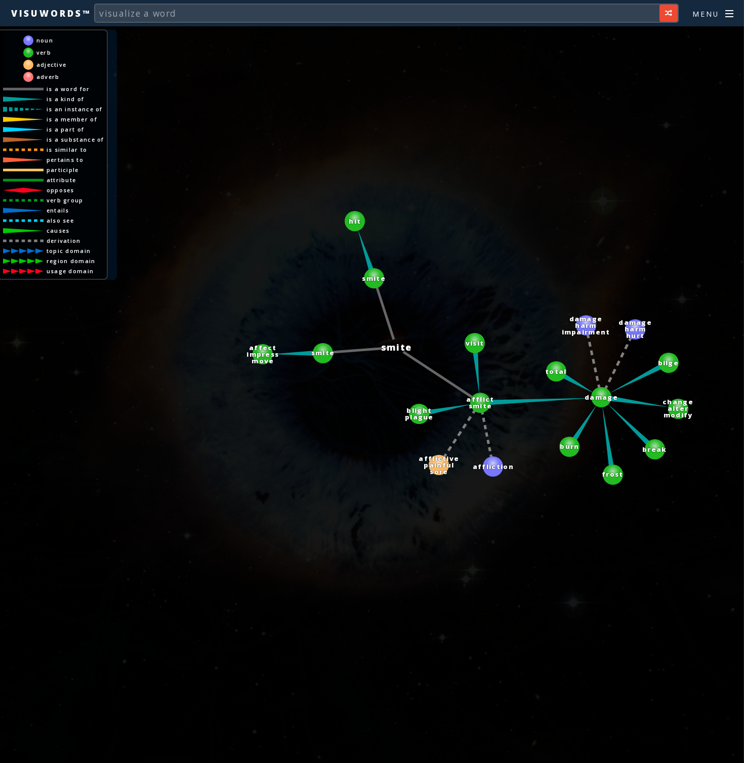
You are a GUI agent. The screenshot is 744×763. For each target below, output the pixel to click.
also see (60, 220)
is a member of (72, 119)
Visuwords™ (51, 13)
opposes (60, 190)
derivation (64, 240)
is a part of (66, 129)
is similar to (67, 149)
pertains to (65, 159)
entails (58, 210)
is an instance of (75, 109)
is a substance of (75, 139)
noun (44, 40)
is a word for (68, 89)
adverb (48, 76)
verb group (65, 200)
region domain (71, 261)
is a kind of (66, 99)
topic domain (69, 251)
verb (43, 52)
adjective (51, 64)
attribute (61, 180)
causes (58, 230)
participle (63, 170)
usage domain (70, 271)
